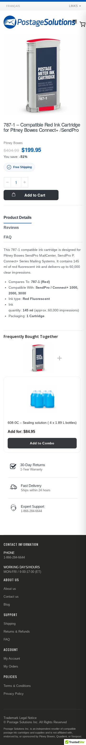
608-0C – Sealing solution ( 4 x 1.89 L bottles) (42, 423)
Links (73, 6)
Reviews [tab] (11, 228)
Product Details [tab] (18, 217)
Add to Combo (42, 443)
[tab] (7, 238)
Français (13, 6)
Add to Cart (34, 195)
